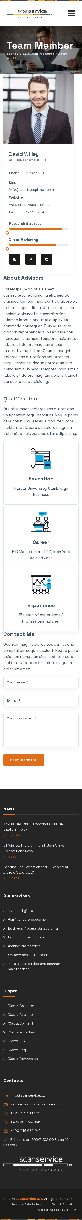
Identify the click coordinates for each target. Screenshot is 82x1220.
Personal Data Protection (29, 1204)
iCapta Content (20, 1023)
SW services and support (28, 955)
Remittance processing (27, 919)
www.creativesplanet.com (31, 204)
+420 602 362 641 (25, 1122)
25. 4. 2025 (11, 878)
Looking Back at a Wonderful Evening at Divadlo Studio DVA (35, 870)
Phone (14, 173)
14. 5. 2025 (11, 857)
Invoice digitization (24, 910)
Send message (23, 760)
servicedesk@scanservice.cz (34, 1104)
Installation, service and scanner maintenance (34, 966)
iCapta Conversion (23, 1059)
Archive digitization (24, 946)
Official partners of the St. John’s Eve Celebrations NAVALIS (33, 848)
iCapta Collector (21, 1006)
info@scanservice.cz (27, 1095)
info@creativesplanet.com (31, 189)
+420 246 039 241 (25, 1131)
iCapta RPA (17, 1041)
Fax (12, 212)
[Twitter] (30, 259)
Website (16, 197)
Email (13, 182)
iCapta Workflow (21, 1032)
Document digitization (26, 937)
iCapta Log (17, 1050)
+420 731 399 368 (25, 1113)
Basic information (64, 1204)
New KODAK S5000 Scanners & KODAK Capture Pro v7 (34, 827)
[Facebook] (14, 259)
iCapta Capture (20, 1014)
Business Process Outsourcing (33, 928)
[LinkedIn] (46, 259)
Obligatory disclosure (53, 1210)
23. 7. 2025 (11, 835)
